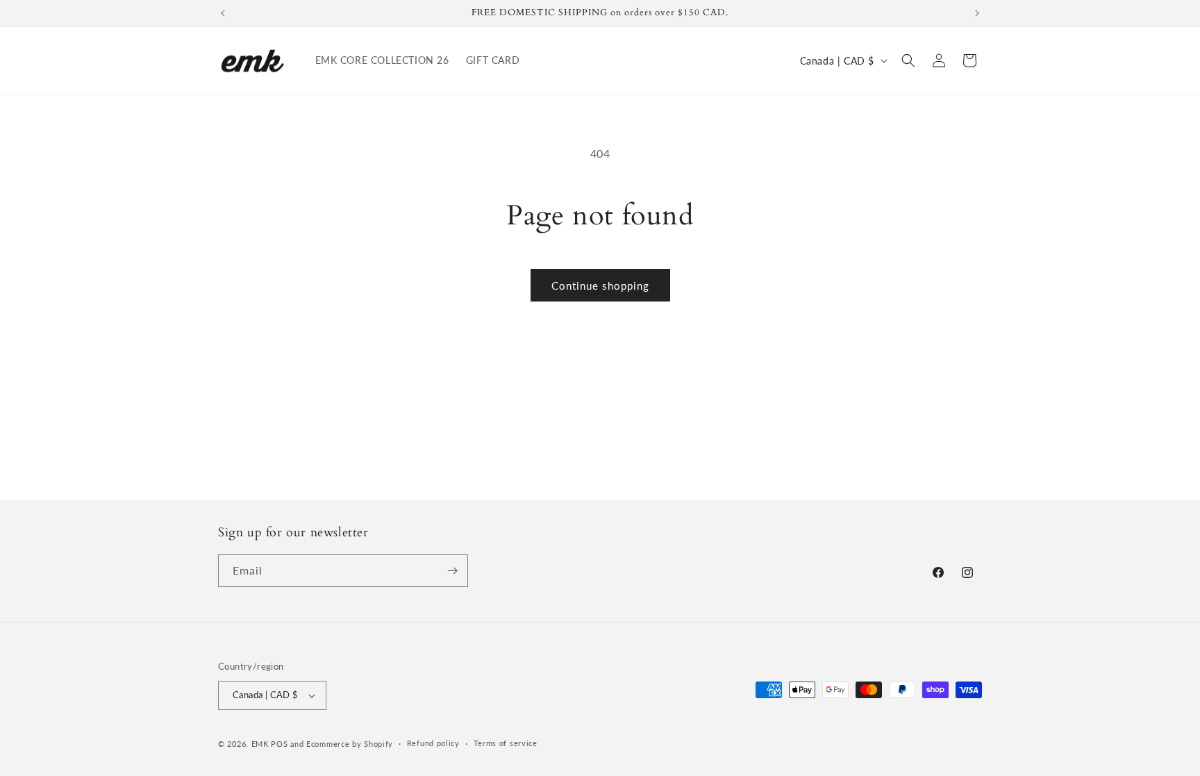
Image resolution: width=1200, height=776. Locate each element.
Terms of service (506, 743)
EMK (261, 743)
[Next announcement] (977, 13)
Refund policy (433, 743)
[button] (908, 60)
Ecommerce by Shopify (349, 743)
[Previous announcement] (223, 13)
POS (279, 743)
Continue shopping (600, 285)
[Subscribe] (452, 570)
